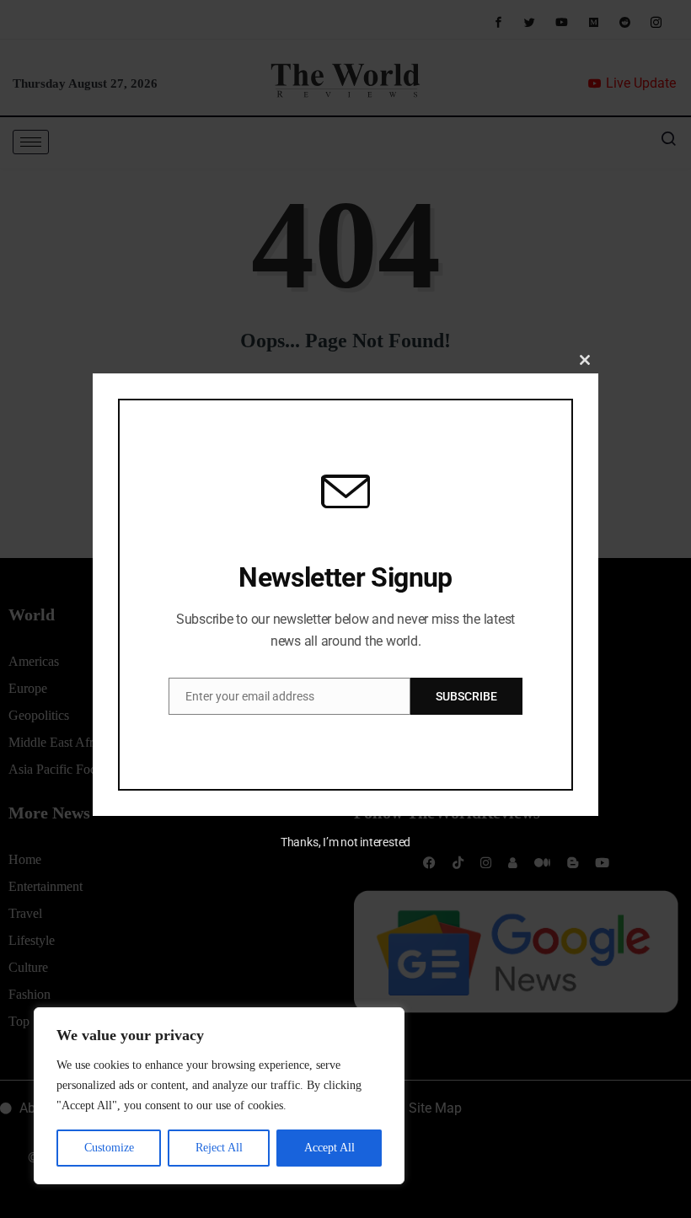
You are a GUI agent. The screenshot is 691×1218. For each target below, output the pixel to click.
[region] (219, 1095)
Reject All (219, 1147)
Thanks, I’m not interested (345, 842)
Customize (109, 1147)
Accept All (329, 1147)
